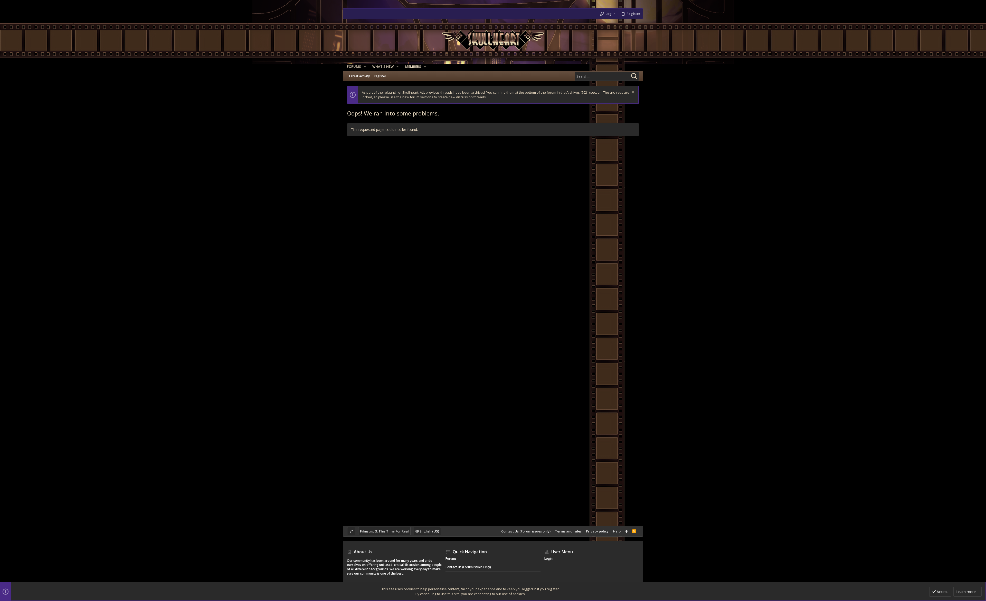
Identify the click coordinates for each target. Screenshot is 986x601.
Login (548, 558)
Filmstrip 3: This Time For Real (384, 531)
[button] (365, 66)
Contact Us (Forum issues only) (526, 531)
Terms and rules (568, 531)
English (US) (429, 531)
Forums (451, 558)
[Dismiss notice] (632, 92)
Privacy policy (597, 531)
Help (617, 531)
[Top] (626, 531)
